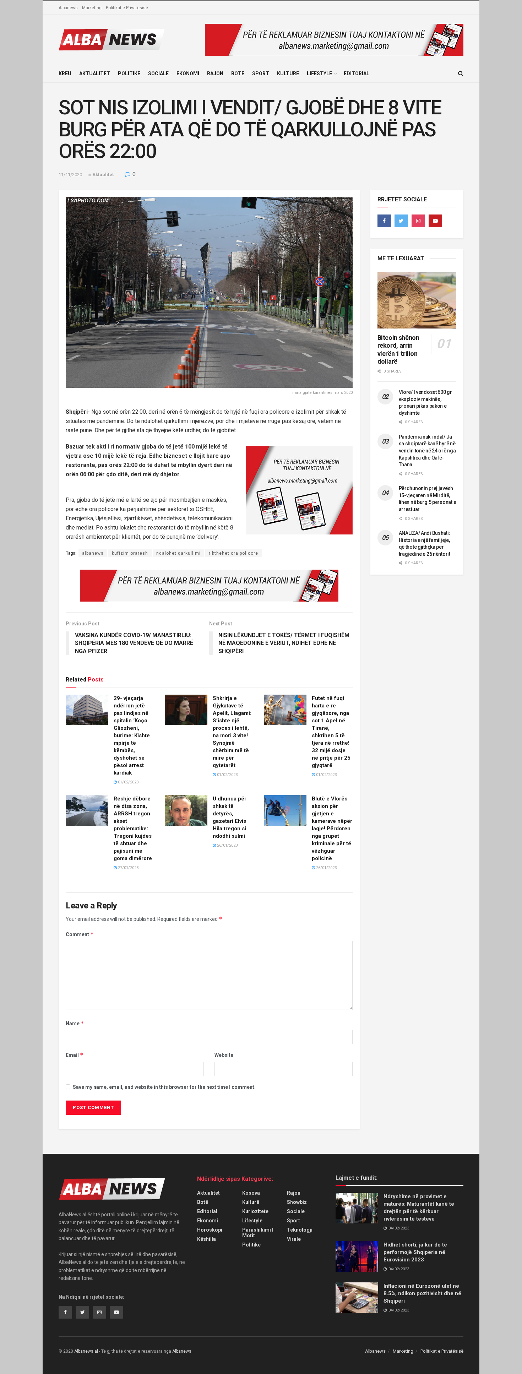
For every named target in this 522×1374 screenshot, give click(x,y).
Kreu (65, 73)
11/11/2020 (70, 174)
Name (75, 1023)
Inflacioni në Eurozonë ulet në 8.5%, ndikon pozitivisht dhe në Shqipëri (422, 1293)
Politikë (129, 73)
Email (74, 1055)
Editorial (356, 73)
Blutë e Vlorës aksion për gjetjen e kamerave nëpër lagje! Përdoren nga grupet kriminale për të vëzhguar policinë (332, 828)
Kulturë (288, 73)
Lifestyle (319, 73)
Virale (294, 1239)
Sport (260, 73)
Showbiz (297, 1202)
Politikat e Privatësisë (127, 7)
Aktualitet (94, 73)
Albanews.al (86, 1351)
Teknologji (299, 1230)
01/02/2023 (127, 782)
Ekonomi (187, 73)
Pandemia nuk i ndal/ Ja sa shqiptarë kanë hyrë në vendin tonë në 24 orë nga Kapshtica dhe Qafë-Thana (427, 450)
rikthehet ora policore (233, 553)
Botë (237, 73)
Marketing (92, 7)
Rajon (215, 73)
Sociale (158, 73)
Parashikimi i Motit (257, 1232)
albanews (93, 553)
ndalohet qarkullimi (178, 553)
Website (223, 1055)
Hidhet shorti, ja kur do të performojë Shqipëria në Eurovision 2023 (415, 1252)
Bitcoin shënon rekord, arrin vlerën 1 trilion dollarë (398, 349)
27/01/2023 (127, 867)
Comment (80, 934)
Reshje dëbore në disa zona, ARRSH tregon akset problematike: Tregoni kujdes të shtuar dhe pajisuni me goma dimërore (133, 828)
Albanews (68, 7)
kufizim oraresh (130, 553)
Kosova (251, 1193)
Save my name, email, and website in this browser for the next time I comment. (164, 1087)
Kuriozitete (255, 1211)
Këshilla (206, 1239)
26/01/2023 (227, 845)
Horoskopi (209, 1230)
